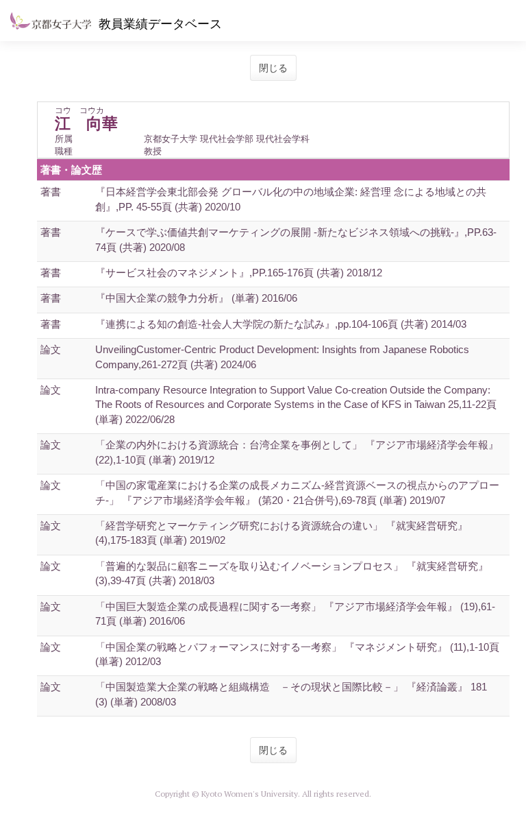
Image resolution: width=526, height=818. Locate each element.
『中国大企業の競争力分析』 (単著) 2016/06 (196, 298)
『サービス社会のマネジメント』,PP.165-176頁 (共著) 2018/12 (238, 272)
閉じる (273, 67)
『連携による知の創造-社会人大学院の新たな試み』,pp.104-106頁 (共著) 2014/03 (280, 324)
